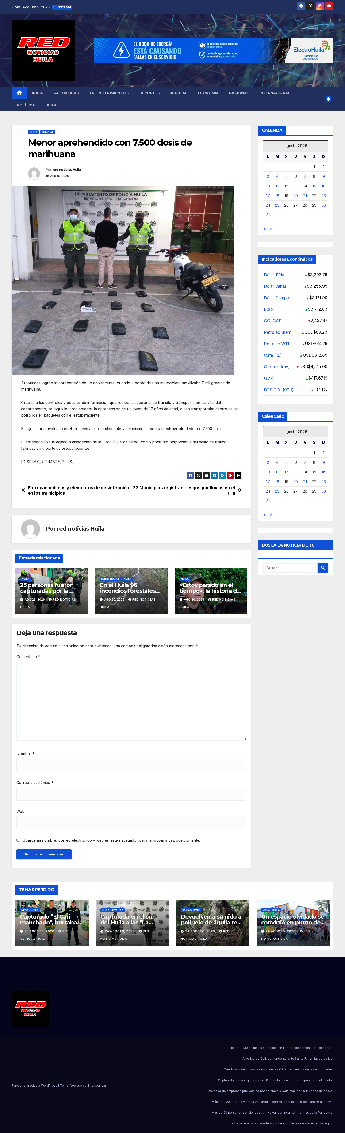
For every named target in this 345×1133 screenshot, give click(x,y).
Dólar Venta (275, 286)
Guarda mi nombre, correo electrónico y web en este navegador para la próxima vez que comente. (111, 840)
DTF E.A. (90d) (278, 389)
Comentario (28, 656)
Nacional (239, 93)
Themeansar (97, 1085)
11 (277, 185)
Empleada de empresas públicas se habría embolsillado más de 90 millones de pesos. (270, 1091)
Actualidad (67, 93)
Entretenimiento (108, 93)
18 (277, 195)
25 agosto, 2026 (39, 931)
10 (268, 185)
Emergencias (110, 578)
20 (295, 195)
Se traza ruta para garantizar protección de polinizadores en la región (281, 1123)
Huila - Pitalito (112, 910)
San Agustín (191, 910)
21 (305, 195)
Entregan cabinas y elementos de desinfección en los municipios (78, 490)
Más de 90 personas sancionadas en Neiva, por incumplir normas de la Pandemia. (272, 1112)
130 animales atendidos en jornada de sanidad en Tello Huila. (288, 1047)
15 (314, 185)
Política (26, 105)
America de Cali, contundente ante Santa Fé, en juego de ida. (287, 1058)
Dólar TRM (274, 274)
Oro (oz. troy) (277, 366)
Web (20, 811)
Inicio (38, 93)
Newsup (76, 1085)
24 (268, 205)
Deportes (149, 93)
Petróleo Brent (277, 332)
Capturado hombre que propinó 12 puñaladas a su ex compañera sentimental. (275, 1080)
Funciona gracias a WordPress (35, 1085)
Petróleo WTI (276, 343)
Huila (51, 105)
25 (277, 205)
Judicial (179, 93)
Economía (208, 93)
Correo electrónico (35, 782)
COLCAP (273, 320)
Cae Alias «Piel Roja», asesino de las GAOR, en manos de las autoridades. (278, 1069)
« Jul (267, 228)
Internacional (275, 93)
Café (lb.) (273, 355)
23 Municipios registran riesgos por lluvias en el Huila (184, 490)
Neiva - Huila (29, 910)
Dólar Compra (277, 297)
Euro (268, 309)
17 (268, 195)
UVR (268, 378)
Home (234, 1047)
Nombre (25, 753)
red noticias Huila (67, 169)
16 (324, 185)
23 (324, 195)
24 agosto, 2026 (120, 931)
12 (286, 185)
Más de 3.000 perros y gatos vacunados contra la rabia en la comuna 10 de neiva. (272, 1101)
